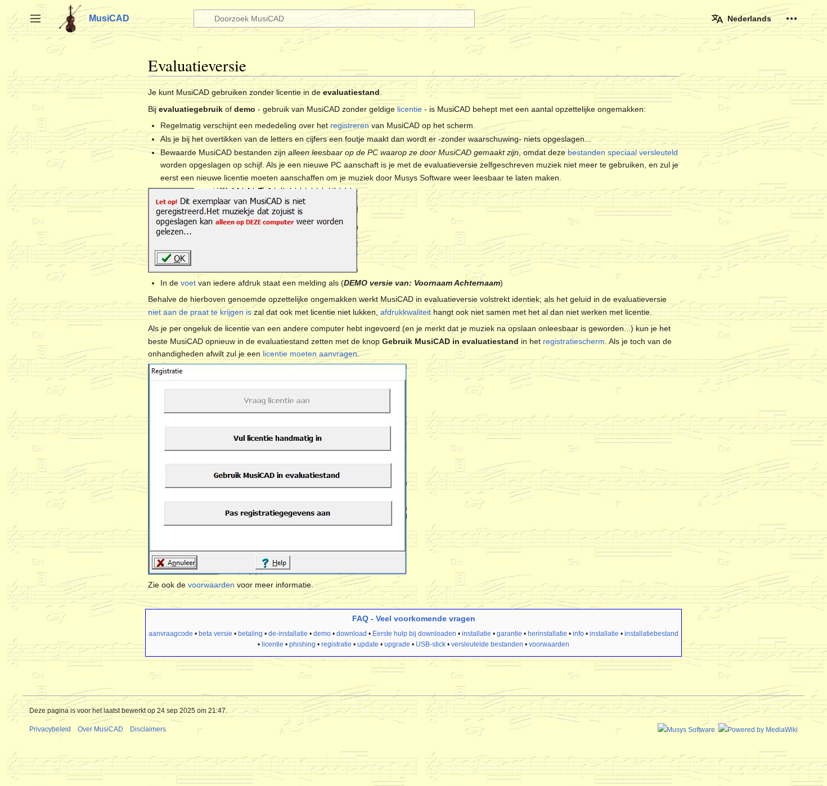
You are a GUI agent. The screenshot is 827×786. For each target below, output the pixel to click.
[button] (35, 18)
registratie (336, 644)
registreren (349, 125)
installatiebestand (651, 634)
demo (322, 634)
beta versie (215, 634)
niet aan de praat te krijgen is (199, 312)
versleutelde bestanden (487, 644)
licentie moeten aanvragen (310, 353)
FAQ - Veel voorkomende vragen (413, 618)
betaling (250, 634)
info (578, 634)
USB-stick (431, 644)
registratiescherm (574, 341)
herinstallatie (547, 634)
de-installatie (288, 634)
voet (188, 282)
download (351, 634)
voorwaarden (211, 584)
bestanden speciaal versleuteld (623, 152)
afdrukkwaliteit (405, 312)
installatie (476, 634)
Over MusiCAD (100, 729)
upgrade (397, 644)
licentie (409, 109)
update (368, 644)
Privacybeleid (50, 729)
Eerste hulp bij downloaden (414, 634)
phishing (302, 644)
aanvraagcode (171, 634)
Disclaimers (148, 729)
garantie (509, 634)
